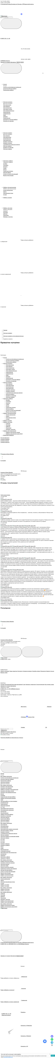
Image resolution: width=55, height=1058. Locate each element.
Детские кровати (7, 133)
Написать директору (30, 684)
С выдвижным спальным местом (11, 144)
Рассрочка (43, 671)
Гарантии (26, 4)
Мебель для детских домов (13, 432)
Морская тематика (5, 805)
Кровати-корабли (5, 845)
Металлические (5, 849)
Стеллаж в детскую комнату (8, 863)
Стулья (5, 194)
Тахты (2, 846)
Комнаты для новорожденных (8, 792)
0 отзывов (3, 460)
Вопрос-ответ (4, 672)
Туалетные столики (8, 171)
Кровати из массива (8, 147)
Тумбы (4, 168)
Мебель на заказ (7, 197)
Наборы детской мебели (7, 814)
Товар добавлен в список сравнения (10, 1002)
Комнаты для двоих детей (7, 791)
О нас (23, 684)
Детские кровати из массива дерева (10, 836)
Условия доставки (27, 671)
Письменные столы (8, 193)
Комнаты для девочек (6, 788)
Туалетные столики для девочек (9, 868)
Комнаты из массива (8, 121)
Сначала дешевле (5, 439)
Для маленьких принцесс (7, 810)
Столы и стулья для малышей (10, 174)
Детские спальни (5, 817)
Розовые (3, 795)
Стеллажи (5, 165)
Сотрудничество (40, 684)
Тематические (6, 118)
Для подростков (7, 108)
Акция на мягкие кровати (9, 88)
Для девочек (6, 106)
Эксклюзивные (4, 813)
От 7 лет (3, 807)
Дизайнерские (4, 802)
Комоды (5, 166)
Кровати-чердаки (7, 141)
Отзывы (9, 4)
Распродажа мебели (8, 90)
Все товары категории (6, 776)
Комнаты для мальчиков (7, 786)
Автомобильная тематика (7, 808)
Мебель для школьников (9, 187)
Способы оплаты (36, 671)
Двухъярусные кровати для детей (9, 829)
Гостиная (5, 212)
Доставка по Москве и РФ (17, 4)
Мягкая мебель (7, 172)
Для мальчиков (7, 105)
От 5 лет (3, 842)
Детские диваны (7, 149)
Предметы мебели (8, 161)
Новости (48, 671)
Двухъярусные (7, 140)
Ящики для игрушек (8, 175)
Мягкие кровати (7, 146)
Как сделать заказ (49, 684)
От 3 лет (3, 841)
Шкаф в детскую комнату (7, 861)
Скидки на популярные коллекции (12, 87)
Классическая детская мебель (8, 797)
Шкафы (5, 164)
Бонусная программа (17, 684)
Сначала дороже (5, 441)
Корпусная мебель (5, 819)
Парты (5, 192)
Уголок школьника (8, 190)
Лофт (4, 115)
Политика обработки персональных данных (12, 737)
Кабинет (5, 214)
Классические (6, 112)
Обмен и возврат (5, 671)
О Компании (4, 4)
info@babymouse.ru (5, 60)
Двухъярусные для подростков (8, 852)
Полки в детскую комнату (7, 867)
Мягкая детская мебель (6, 870)
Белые (2, 794)
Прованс (5, 116)
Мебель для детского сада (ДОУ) (14, 434)
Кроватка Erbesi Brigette (7, 472)
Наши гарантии (13, 671)
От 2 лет (3, 839)
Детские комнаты (7, 102)
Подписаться (3, 730)
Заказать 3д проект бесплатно (8, 62)
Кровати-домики (7, 143)
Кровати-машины (5, 844)
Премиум (3, 855)
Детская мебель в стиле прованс (9, 801)
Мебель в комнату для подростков (9, 789)
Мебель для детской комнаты (8, 798)
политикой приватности (8, 1057)
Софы (2, 848)
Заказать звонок (20, 62)
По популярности (5, 438)
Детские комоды (5, 864)
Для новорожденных (8, 111)
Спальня (5, 211)
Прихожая (6, 215)
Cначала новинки (5, 442)
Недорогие (3, 811)
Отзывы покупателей (6, 684)
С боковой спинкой (5, 851)
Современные (6, 113)
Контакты (31, 4)
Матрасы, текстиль (8, 217)
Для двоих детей (7, 109)
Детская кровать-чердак (7, 830)
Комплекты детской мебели (10, 119)
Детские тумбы (4, 865)
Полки (5, 169)
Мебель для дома (7, 208)
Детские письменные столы (8, 882)
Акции (5, 84)
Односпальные (7, 138)
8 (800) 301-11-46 (5, 38)
